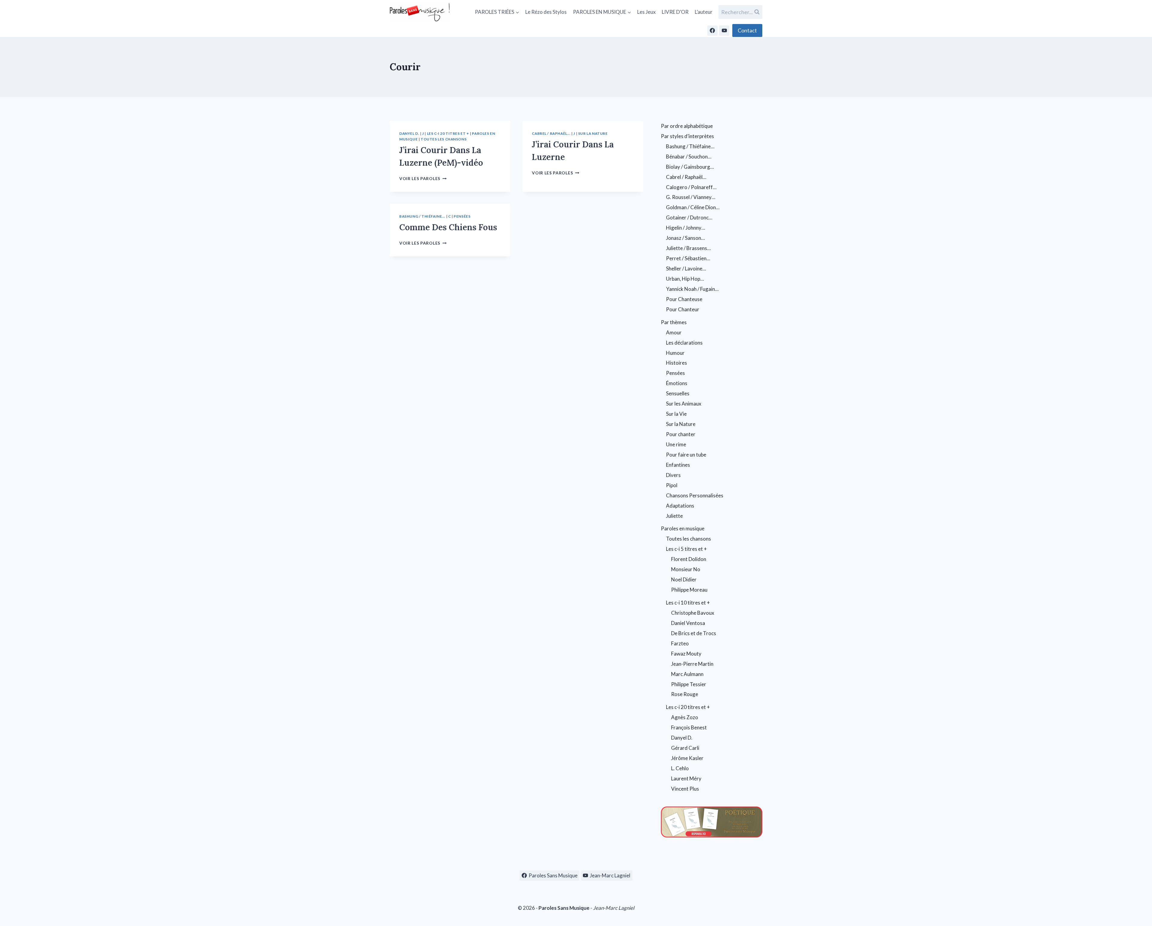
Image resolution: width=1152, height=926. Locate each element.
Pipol (671, 485)
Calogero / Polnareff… (691, 187)
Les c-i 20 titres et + (448, 133)
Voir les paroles (422, 178)
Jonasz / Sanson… (685, 238)
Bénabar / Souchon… (688, 156)
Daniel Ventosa (688, 623)
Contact (747, 30)
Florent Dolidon (688, 559)
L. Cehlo (680, 768)
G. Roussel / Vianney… (690, 197)
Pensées (462, 216)
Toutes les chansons (443, 139)
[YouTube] (724, 31)
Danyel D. (409, 133)
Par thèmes (674, 322)
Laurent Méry (686, 778)
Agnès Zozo (684, 717)
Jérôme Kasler (687, 758)
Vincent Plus (685, 789)
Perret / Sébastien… (688, 258)
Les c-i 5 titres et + (686, 549)
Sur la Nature (593, 133)
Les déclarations (684, 342)
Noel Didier (684, 579)
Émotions (676, 383)
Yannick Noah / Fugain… (692, 289)
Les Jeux (646, 12)
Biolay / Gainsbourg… (690, 167)
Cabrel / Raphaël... (551, 133)
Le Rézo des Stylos (546, 12)
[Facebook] (712, 31)
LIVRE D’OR (675, 12)
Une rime (676, 444)
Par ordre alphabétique (687, 126)
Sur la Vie (676, 414)
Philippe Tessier (688, 684)
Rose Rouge (684, 694)
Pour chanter (680, 434)
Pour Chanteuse (684, 299)
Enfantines (678, 465)
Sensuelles (677, 393)
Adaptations (680, 505)
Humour (675, 353)
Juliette (674, 516)
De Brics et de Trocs (693, 633)
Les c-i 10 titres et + (688, 602)
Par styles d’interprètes (687, 136)
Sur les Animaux (683, 403)
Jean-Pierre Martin (692, 664)
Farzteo (680, 643)
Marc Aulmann (687, 674)
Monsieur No (685, 569)
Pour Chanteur (682, 309)
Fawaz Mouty (686, 653)
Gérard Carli (685, 748)
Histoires (676, 363)
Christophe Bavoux (692, 613)
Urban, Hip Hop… (685, 279)
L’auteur (703, 12)
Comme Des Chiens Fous (448, 227)
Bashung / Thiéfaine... (422, 216)
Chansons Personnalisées (694, 495)
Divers (673, 475)
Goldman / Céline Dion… (692, 207)
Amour (674, 332)
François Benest (689, 727)
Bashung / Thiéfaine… (690, 146)
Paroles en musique (682, 528)
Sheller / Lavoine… (686, 268)
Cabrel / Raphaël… (686, 177)
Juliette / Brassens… (688, 248)
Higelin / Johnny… (685, 228)
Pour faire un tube (686, 454)
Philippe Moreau (689, 590)
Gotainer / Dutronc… (689, 217)
